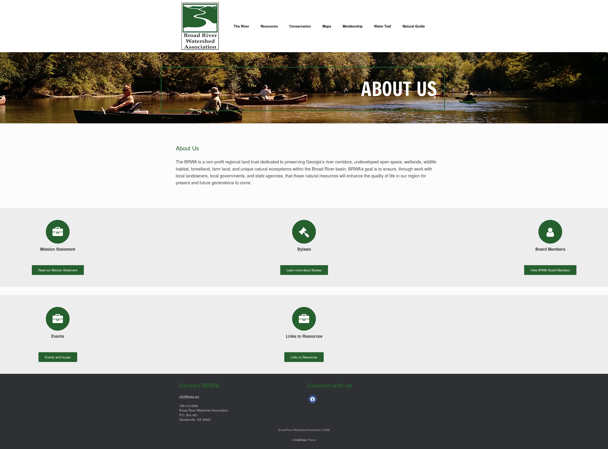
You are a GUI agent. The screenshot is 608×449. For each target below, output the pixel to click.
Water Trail (382, 26)
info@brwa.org (189, 396)
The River (241, 26)
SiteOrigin (301, 440)
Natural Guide (414, 26)
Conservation (300, 26)
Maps (327, 26)
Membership (353, 26)
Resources (269, 26)
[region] (304, 87)
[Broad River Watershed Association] (200, 26)
